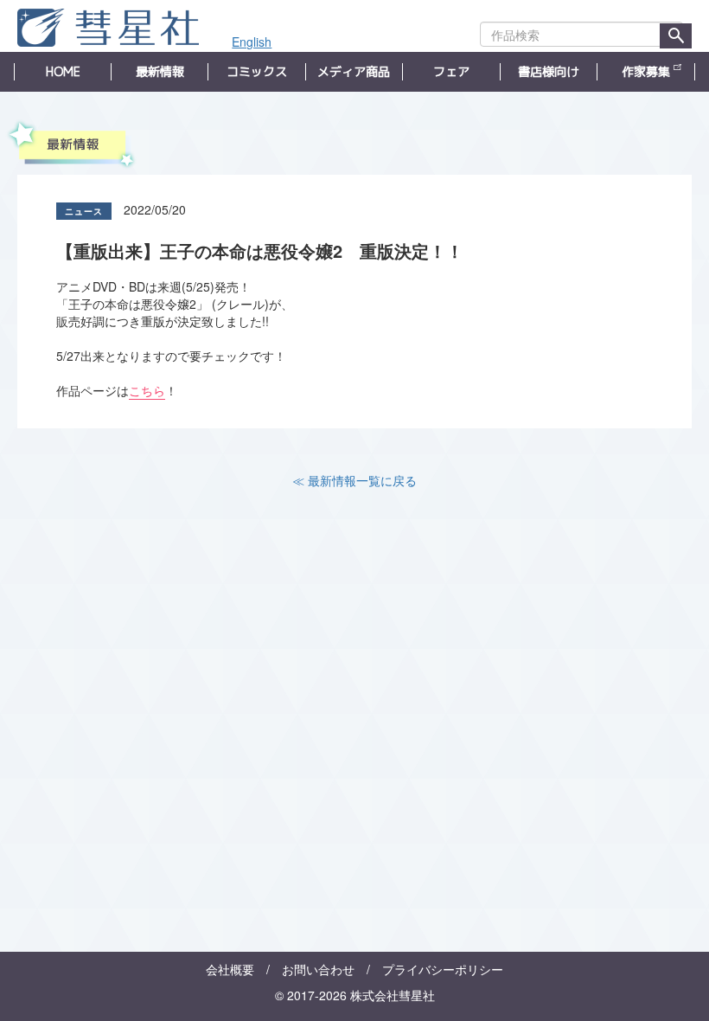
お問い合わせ (318, 969)
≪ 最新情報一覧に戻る (354, 480)
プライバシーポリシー (442, 969)
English (251, 41)
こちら (147, 390)
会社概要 (230, 969)
